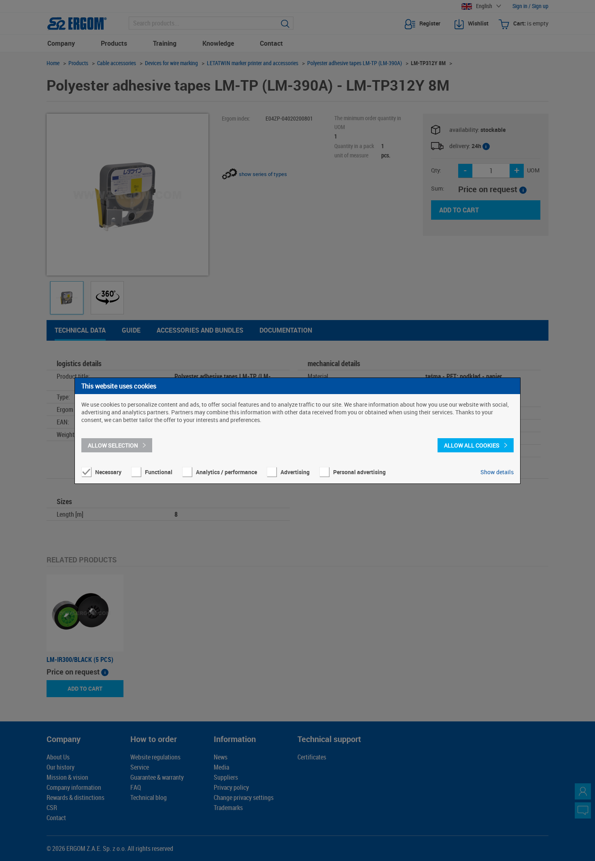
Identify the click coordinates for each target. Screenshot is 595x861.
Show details (497, 472)
